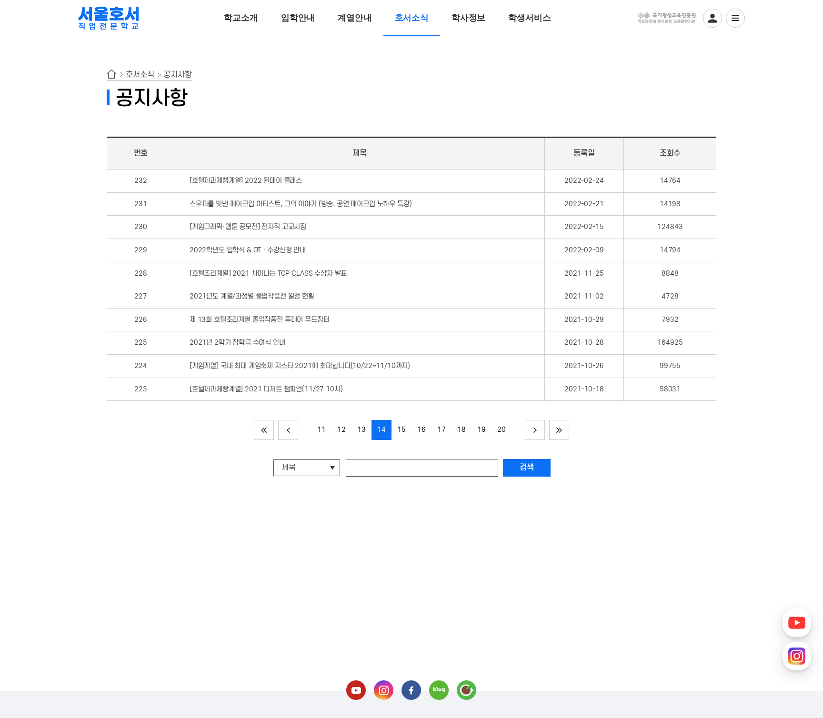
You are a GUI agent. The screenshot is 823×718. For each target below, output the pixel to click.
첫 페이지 (264, 430)
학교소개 (241, 17)
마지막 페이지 (559, 430)
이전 (288, 430)
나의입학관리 (712, 18)
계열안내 (354, 17)
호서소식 (412, 17)
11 (321, 430)
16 (421, 430)
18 (461, 430)
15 (401, 430)
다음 (535, 430)
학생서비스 (529, 17)
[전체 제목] (307, 467)
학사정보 (468, 17)
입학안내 (298, 17)
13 (361, 430)
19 (481, 430)
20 (501, 430)
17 (441, 430)
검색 (527, 467)
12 (341, 430)
